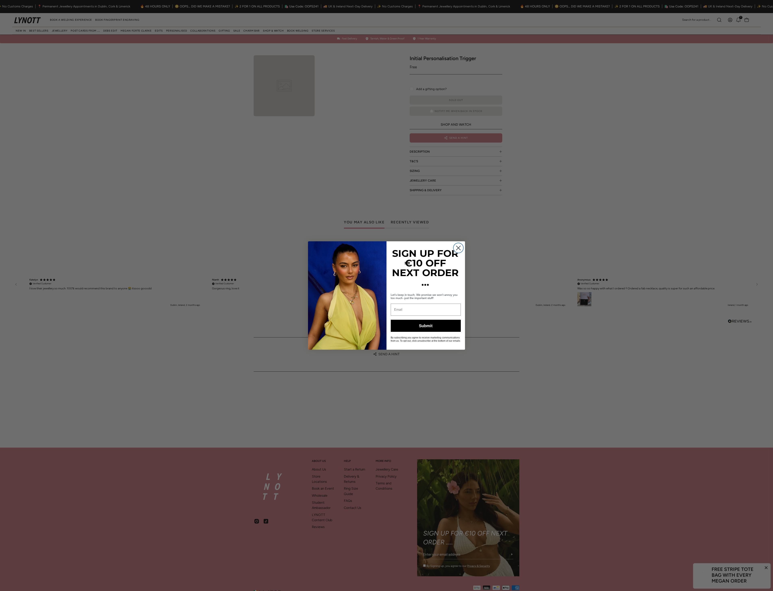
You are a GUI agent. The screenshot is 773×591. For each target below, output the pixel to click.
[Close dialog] (458, 248)
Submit (426, 326)
